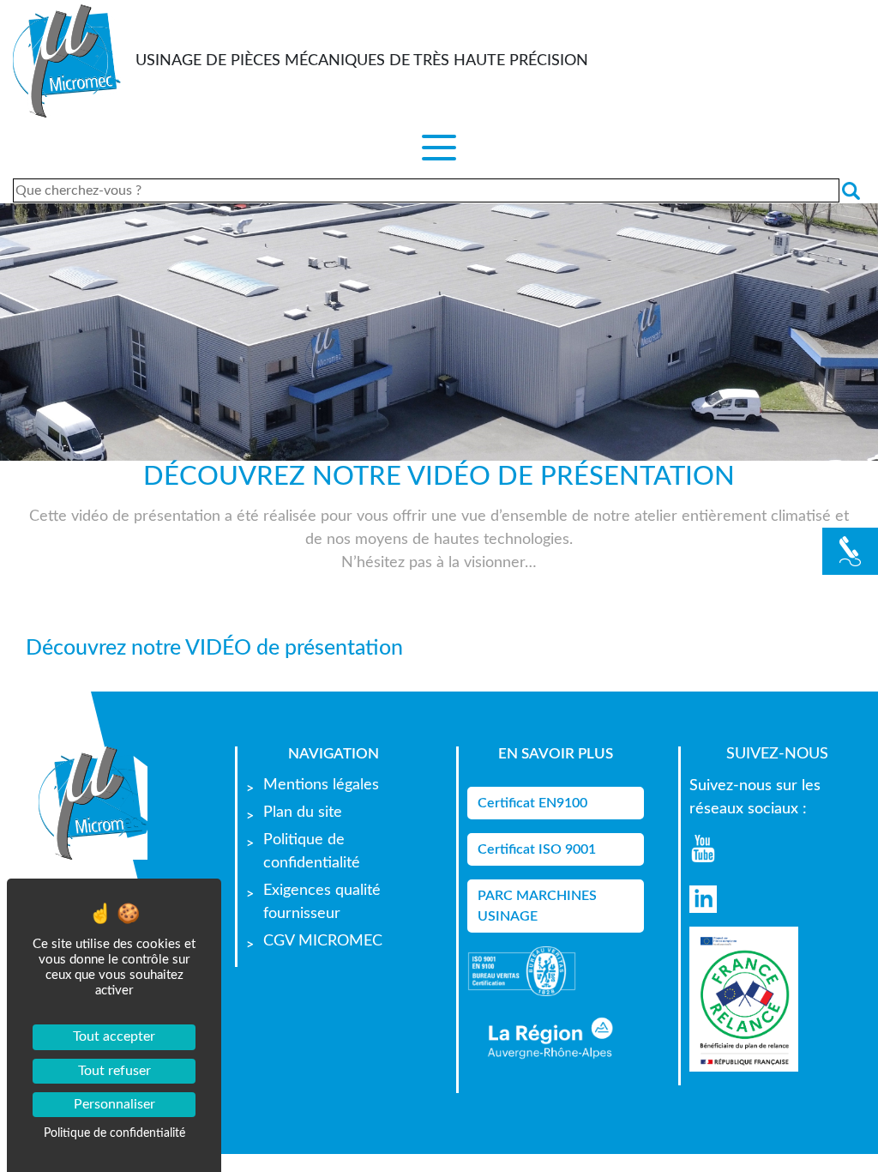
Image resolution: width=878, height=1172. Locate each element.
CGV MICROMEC (322, 941)
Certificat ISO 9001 (537, 849)
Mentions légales (321, 785)
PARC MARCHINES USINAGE (537, 906)
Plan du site (302, 812)
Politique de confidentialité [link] (114, 1133)
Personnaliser (114, 1104)
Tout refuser (114, 1071)
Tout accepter (114, 1036)
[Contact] (850, 551)
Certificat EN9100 (532, 803)
